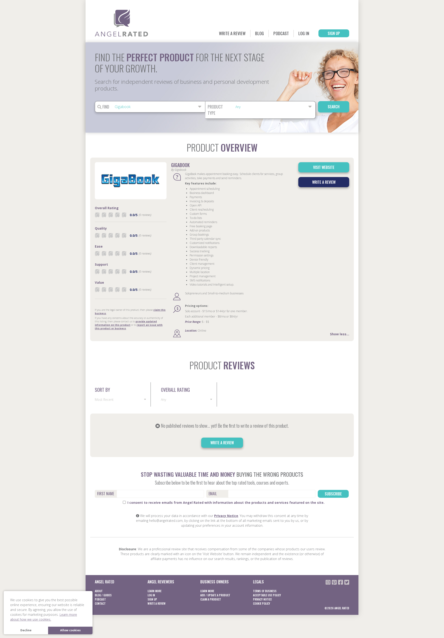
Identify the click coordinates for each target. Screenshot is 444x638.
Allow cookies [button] (70, 630)
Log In (303, 33)
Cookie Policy (261, 603)
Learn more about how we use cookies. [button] (43, 617)
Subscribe (333, 494)
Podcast (281, 33)
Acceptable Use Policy (267, 595)
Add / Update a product (215, 595)
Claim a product (210, 599)
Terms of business (265, 591)
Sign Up (334, 33)
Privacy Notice (226, 516)
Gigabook (180, 165)
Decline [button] (25, 630)
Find (105, 107)
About (99, 591)
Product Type (215, 110)
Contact (100, 603)
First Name (105, 493)
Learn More (154, 591)
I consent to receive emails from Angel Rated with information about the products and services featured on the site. (225, 502)
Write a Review (232, 33)
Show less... (339, 334)
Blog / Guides (103, 595)
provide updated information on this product (126, 323)
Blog (259, 33)
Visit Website (323, 167)
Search (333, 106)
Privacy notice (262, 599)
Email (213, 493)
